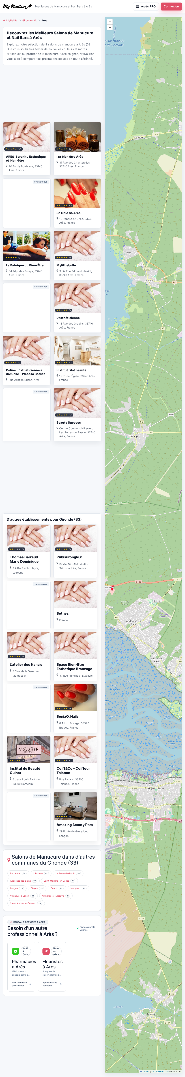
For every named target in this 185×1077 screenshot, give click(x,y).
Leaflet (146, 1071)
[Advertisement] (52, 93)
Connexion (171, 6)
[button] (112, 588)
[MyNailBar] (17, 6)
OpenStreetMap (161, 1071)
